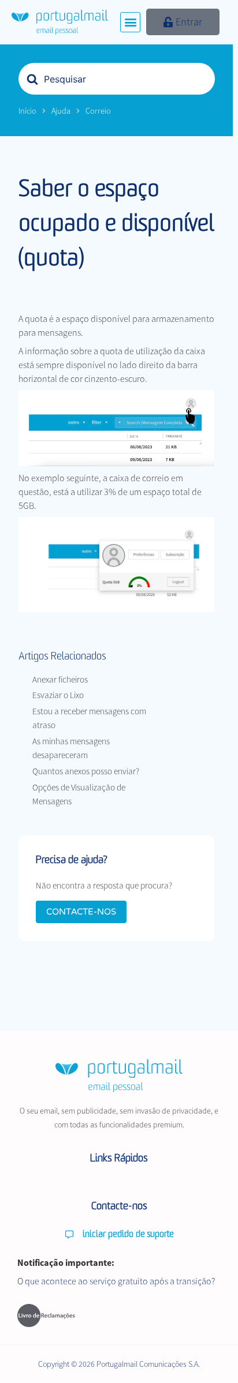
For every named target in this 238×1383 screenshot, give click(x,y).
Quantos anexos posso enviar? (85, 771)
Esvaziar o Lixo (58, 694)
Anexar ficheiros (60, 679)
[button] (130, 22)
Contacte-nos (81, 911)
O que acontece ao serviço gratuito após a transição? (116, 1281)
